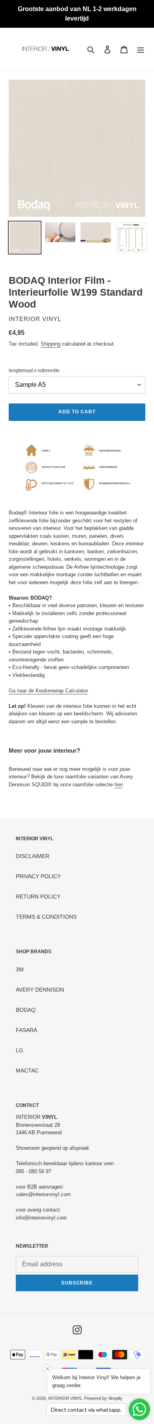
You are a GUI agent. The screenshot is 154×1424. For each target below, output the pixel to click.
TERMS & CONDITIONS (46, 917)
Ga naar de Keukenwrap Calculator (48, 691)
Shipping (50, 344)
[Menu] (140, 49)
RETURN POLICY (38, 896)
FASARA (26, 1030)
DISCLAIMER (32, 856)
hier (118, 785)
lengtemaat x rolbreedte (34, 370)
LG (19, 1050)
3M (20, 969)
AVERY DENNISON (40, 989)
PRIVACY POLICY (38, 876)
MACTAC (27, 1070)
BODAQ (26, 1010)
